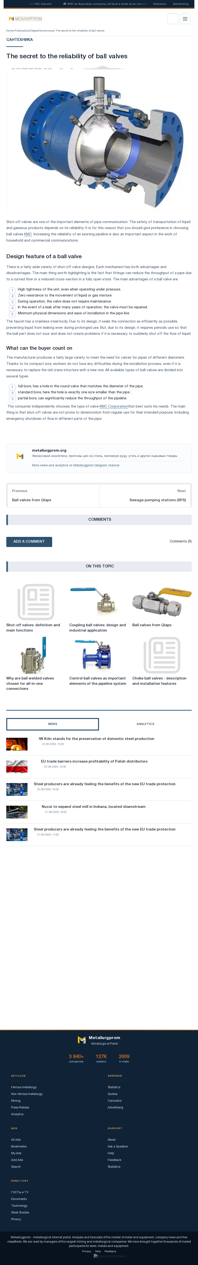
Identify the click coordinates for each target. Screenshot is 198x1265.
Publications (22, 31)
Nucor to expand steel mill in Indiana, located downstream (94, 807)
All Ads (16, 1140)
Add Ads (17, 1160)
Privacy (16, 1219)
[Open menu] (185, 18)
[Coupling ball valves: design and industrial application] (99, 602)
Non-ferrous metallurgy (26, 1094)
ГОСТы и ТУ (19, 1192)
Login (173, 18)
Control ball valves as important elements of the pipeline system (97, 681)
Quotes (112, 1094)
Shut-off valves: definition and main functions (33, 628)
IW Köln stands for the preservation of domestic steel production (96, 739)
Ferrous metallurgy (23, 1087)
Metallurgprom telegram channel (96, 465)
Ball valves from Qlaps (31, 500)
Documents (19, 1199)
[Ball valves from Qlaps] (162, 602)
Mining (16, 1101)
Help (111, 1153)
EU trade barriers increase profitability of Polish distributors (94, 761)
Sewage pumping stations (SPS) (157, 500)
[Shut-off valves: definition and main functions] (36, 602)
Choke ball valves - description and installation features (159, 681)
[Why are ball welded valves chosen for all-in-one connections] (36, 655)
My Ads (16, 1153)
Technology (19, 1206)
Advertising (180, 4)
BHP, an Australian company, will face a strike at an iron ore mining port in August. (112, 4)
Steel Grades (20, 1212)
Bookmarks (19, 1146)
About (112, 1140)
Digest (34, 31)
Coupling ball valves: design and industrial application (97, 628)
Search (16, 1167)
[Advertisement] (99, 892)
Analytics (17, 1114)
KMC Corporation (113, 406)
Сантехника (46, 31)
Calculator (115, 1101)
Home (10, 31)
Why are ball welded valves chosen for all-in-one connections (30, 684)
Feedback (114, 1160)
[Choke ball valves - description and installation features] (162, 655)
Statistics (159, 4)
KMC (28, 234)
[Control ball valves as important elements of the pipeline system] (99, 655)
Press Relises (20, 1107)
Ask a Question (118, 1146)
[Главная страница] (23, 19)
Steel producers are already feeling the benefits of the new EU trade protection (105, 784)
